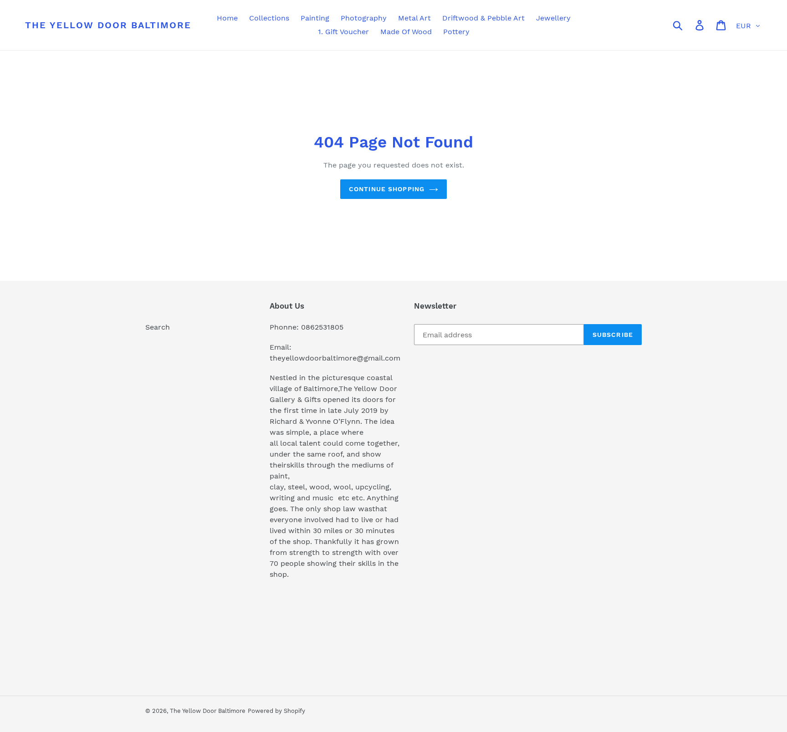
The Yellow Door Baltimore (108, 25)
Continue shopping (386, 189)
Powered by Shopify (276, 710)
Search (157, 327)
